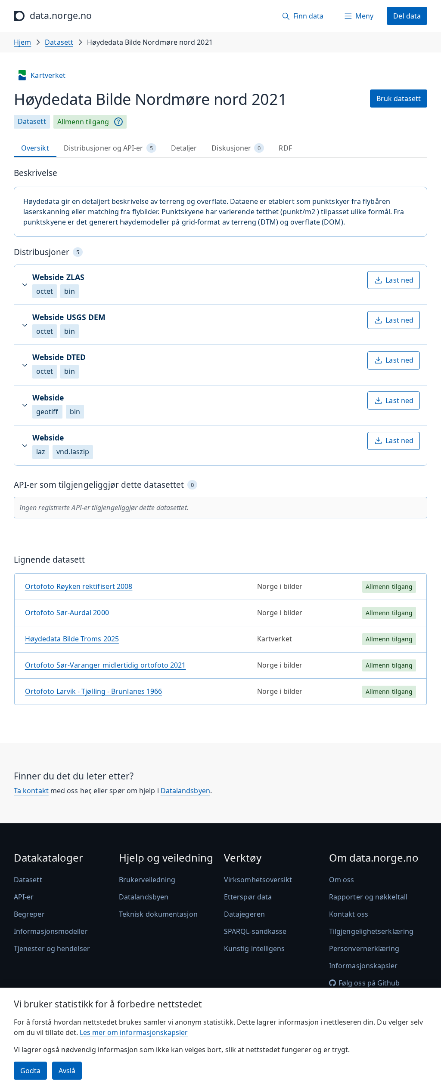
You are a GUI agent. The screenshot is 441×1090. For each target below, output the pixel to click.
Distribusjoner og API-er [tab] (108, 148)
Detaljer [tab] (184, 148)
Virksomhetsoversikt (258, 879)
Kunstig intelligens (254, 948)
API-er (24, 897)
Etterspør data (248, 897)
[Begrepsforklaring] (118, 121)
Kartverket (48, 75)
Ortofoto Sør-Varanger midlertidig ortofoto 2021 (105, 665)
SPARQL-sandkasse (255, 931)
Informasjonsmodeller (51, 931)
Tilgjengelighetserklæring (371, 931)
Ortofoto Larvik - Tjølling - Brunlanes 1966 (93, 691)
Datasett (59, 42)
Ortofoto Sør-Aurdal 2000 (67, 612)
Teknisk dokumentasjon (158, 914)
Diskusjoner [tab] (236, 148)
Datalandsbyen (185, 790)
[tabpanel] (220, 439)
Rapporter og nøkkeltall (368, 897)
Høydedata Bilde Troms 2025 (72, 639)
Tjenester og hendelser (52, 948)
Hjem (22, 42)
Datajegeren (244, 914)
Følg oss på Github (369, 983)
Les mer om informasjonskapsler (134, 1032)
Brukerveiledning (147, 879)
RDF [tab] (285, 148)
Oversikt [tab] (35, 148)
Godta (30, 1070)
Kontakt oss (348, 914)
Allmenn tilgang (83, 121)
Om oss (341, 879)
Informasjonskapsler (363, 965)
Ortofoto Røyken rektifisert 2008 (79, 586)
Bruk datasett (398, 98)
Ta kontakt (31, 790)
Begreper (29, 914)
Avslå (67, 1070)
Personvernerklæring (364, 948)
